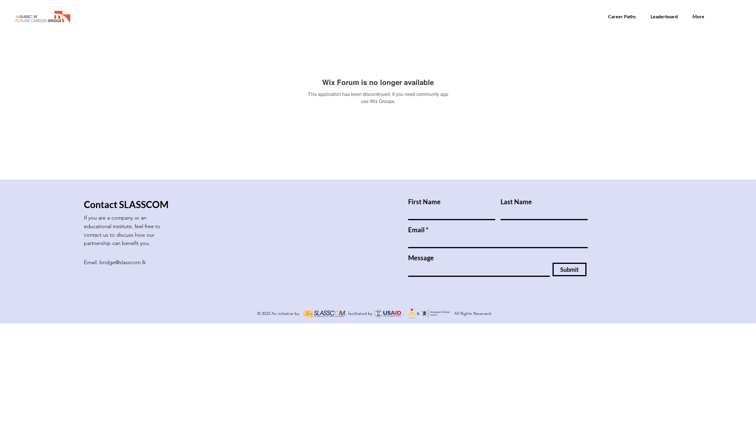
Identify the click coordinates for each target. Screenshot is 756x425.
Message (421, 258)
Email (416, 230)
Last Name (516, 202)
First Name (424, 202)
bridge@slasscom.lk (123, 262)
